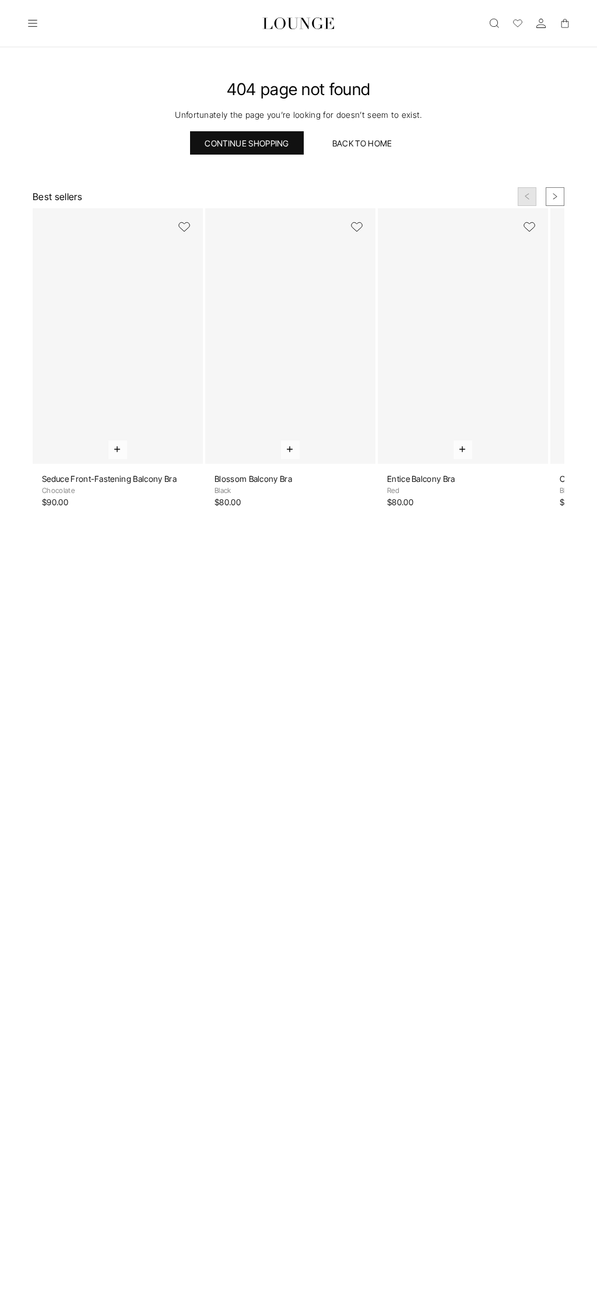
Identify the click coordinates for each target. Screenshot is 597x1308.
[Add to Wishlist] (184, 227)
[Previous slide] (527, 196)
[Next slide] (555, 196)
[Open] (32, 23)
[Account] (541, 23)
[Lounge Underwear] (299, 23)
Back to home (362, 143)
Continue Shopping (247, 143)
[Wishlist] (517, 23)
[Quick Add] (117, 449)
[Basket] (564, 23)
